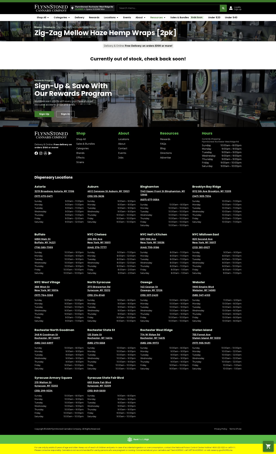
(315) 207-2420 (149, 295)
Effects (80, 157)
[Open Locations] (117, 17)
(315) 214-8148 (96, 295)
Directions (166, 153)
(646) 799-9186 (149, 247)
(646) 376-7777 (97, 247)
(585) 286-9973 (149, 343)
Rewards (165, 139)
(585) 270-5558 (96, 343)
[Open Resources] (164, 17)
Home (38, 27)
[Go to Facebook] (36, 153)
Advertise (165, 157)
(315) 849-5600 (96, 390)
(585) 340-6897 (43, 343)
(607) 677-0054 (149, 199)
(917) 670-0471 (43, 196)
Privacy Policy (220, 429)
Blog (163, 148)
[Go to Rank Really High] (138, 439)
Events (122, 153)
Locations (123, 139)
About (121, 143)
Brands (80, 153)
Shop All (81, 139)
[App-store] (45, 153)
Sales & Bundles (85, 143)
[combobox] (168, 8)
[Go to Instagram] (41, 153)
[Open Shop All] (48, 17)
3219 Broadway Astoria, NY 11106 (54, 191)
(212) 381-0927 (201, 247)
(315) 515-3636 (95, 196)
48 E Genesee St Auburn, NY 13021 (108, 191)
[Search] (223, 8)
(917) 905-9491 (201, 343)
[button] (92, 8)
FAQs (163, 143)
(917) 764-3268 (43, 295)
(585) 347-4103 (201, 295)
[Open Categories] (69, 17)
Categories (82, 148)
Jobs (120, 157)
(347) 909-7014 (201, 196)
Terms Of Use (235, 429)
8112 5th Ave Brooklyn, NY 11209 (211, 191)
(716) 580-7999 (43, 247)
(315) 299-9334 (43, 390)
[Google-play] (50, 153)
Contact (122, 148)
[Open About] (144, 17)
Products (49, 27)
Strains (80, 162)
